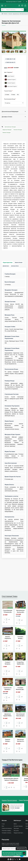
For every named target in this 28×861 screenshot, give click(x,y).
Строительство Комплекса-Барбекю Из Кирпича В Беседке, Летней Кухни (7, 688)
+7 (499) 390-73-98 (10, 59)
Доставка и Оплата (7, 116)
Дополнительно (6, 265)
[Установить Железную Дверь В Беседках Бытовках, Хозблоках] (20, 682)
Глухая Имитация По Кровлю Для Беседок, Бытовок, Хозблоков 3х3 (7, 611)
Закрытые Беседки (7, 129)
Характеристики (7, 262)
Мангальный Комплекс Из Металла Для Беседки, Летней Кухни (20, 740)
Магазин (4, 820)
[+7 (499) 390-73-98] (15, 859)
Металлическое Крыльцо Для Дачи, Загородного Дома (20, 611)
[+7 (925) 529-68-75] (17, 859)
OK (24, 853)
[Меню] (2, 5)
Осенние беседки (18, 129)
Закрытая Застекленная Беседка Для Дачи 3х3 (16, 805)
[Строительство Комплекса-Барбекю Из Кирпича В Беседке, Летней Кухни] (7, 682)
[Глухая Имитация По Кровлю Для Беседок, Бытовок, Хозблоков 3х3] (7, 605)
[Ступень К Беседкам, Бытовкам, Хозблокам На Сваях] (7, 656)
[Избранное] (22, 5)
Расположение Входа (9, 99)
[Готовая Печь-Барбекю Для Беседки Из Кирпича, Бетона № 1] (20, 656)
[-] (6, 620)
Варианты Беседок (18, 262)
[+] (6, 618)
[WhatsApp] (13, 859)
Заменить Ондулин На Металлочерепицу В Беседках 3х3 (7, 637)
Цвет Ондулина (8, 72)
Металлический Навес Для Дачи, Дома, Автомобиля (20, 715)
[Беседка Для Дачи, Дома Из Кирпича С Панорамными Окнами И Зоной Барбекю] (11, 770)
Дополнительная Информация (10, 111)
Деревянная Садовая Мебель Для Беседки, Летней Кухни (7, 715)
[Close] (26, 1)
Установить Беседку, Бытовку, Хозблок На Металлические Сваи (20, 637)
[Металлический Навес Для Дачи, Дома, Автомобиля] (20, 708)
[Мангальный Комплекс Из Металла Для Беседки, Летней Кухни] (20, 734)
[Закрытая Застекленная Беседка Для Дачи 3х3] (5, 807)
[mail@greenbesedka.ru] (19, 859)
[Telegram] (10, 859)
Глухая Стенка (8, 91)
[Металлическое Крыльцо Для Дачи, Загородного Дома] (20, 605)
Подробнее (18, 854)
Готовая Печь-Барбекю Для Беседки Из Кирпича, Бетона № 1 (20, 663)
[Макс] (8, 859)
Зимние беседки (6, 132)
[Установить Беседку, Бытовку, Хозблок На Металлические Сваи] (20, 631)
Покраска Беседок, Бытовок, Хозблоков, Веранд (7, 740)
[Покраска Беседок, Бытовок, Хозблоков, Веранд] (7, 734)
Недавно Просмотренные (9, 800)
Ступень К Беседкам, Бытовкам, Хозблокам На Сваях (7, 663)
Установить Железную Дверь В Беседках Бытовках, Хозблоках (20, 688)
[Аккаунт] (19, 5)
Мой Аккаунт (17, 820)
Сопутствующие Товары (9, 596)
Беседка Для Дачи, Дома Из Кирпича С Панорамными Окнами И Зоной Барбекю (11, 779)
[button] (23, 1)
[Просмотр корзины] (25, 5)
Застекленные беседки (10, 126)
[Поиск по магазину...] (22, 9)
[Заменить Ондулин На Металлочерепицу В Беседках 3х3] (7, 631)
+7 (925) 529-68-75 (10, 62)
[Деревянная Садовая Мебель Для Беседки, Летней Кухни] (7, 708)
